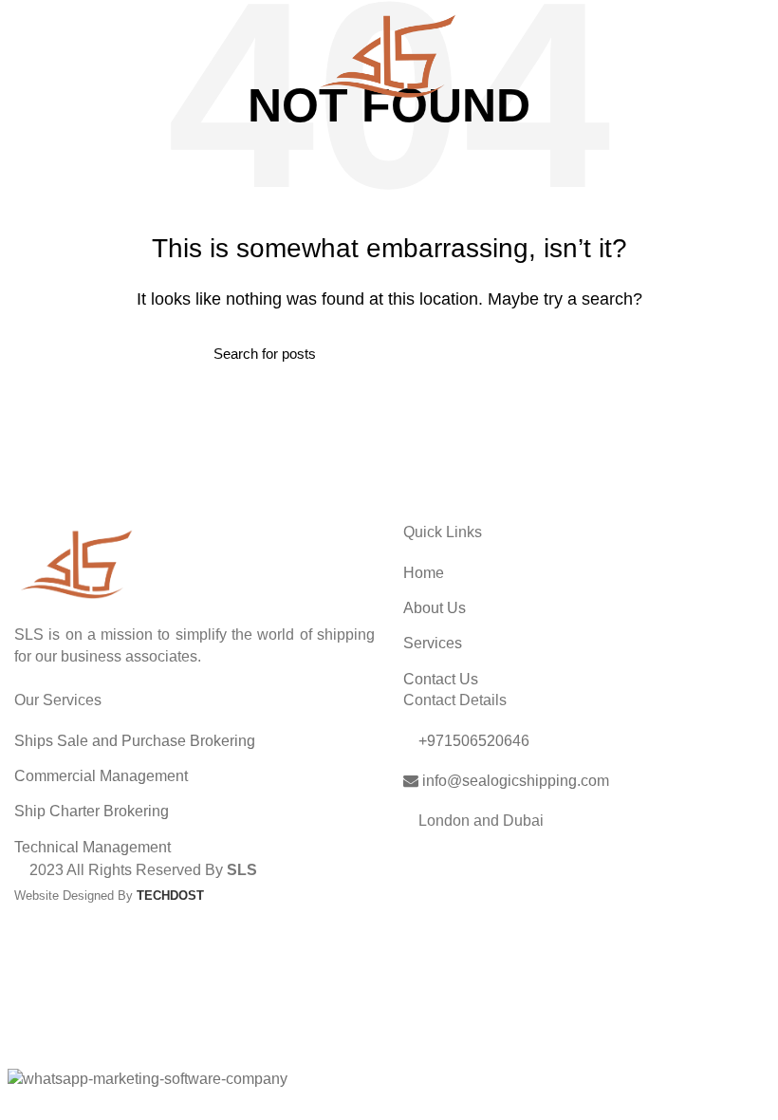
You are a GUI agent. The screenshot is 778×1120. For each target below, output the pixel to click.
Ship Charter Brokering (91, 811)
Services (432, 643)
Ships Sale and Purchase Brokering (134, 741)
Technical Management (92, 847)
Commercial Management (101, 776)
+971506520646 (472, 741)
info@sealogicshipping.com (513, 781)
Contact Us (440, 679)
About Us (434, 608)
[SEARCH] (553, 354)
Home (423, 573)
